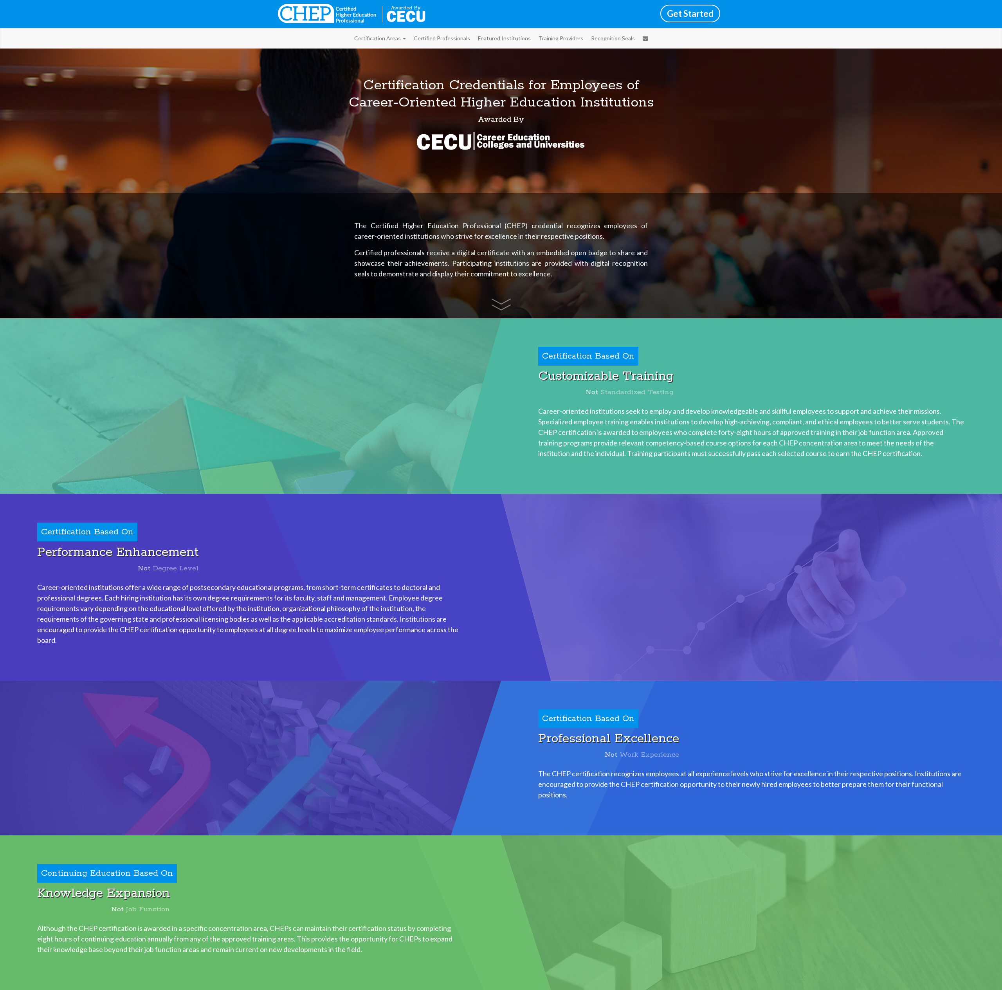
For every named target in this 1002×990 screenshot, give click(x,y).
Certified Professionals (442, 38)
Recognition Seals (613, 38)
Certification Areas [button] (378, 38)
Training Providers (561, 38)
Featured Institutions (504, 38)
